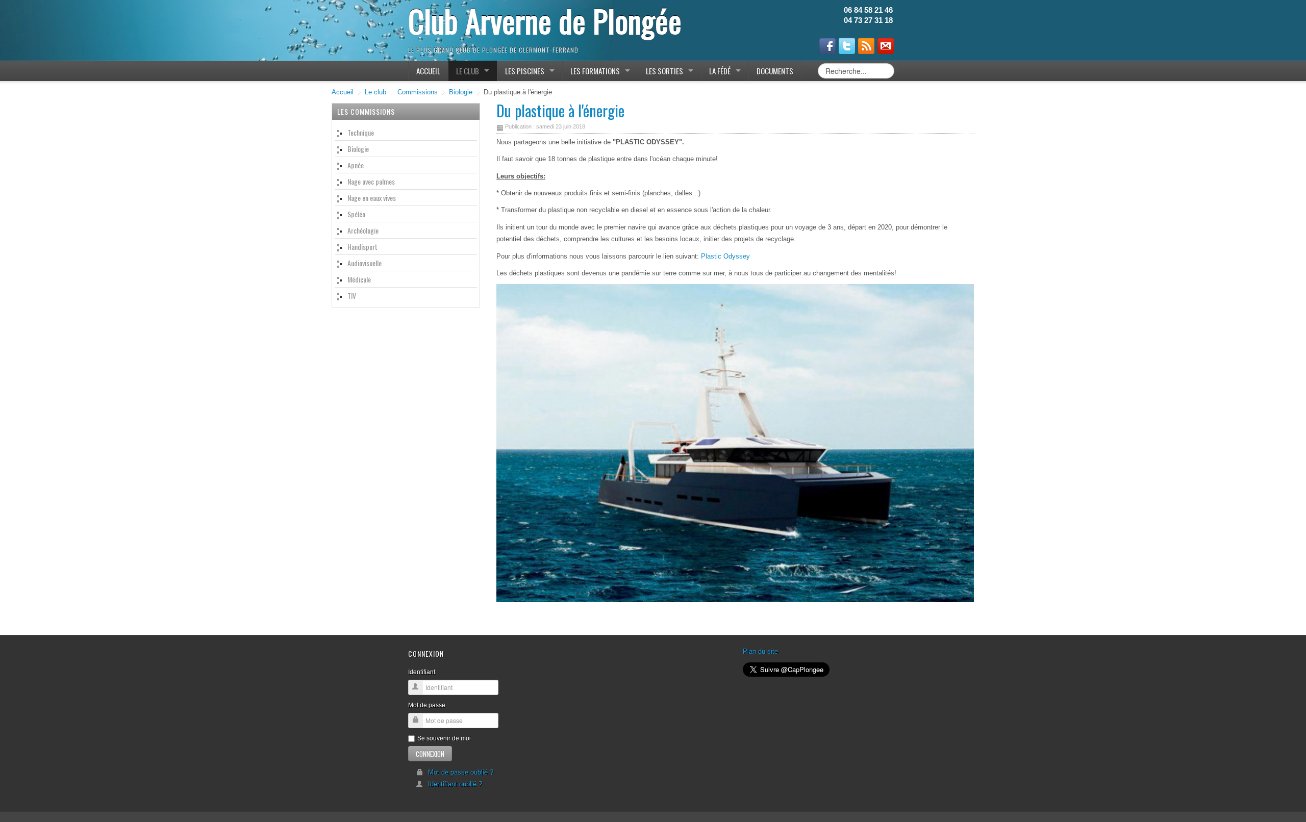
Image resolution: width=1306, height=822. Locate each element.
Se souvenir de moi (444, 738)
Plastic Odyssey (725, 256)
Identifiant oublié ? (455, 784)
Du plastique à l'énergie (560, 110)
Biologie (460, 92)
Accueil (343, 92)
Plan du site (760, 651)
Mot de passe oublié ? (460, 772)
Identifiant (421, 672)
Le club (375, 92)
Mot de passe (426, 705)
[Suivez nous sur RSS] (866, 46)
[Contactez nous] (885, 46)
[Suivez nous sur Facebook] (827, 46)
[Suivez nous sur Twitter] (847, 46)
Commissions (417, 92)
